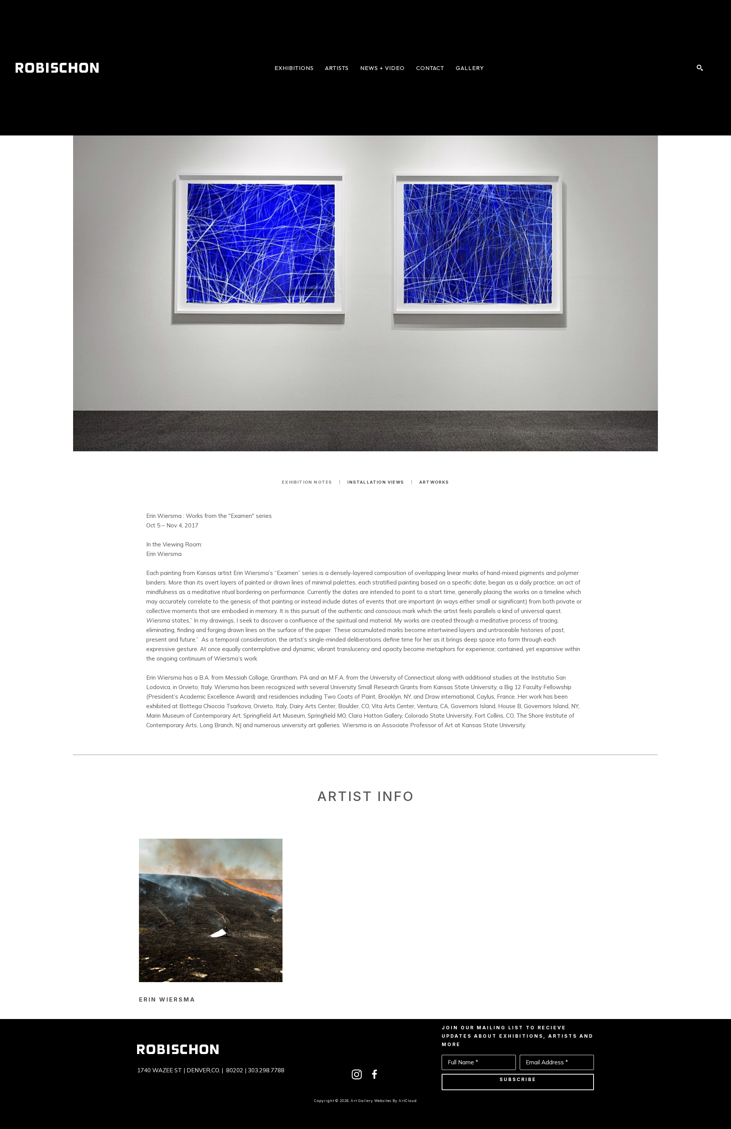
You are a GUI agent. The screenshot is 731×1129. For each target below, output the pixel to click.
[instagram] (357, 1075)
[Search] (700, 68)
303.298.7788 (266, 1070)
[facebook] (374, 1075)
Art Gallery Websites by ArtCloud (384, 1101)
